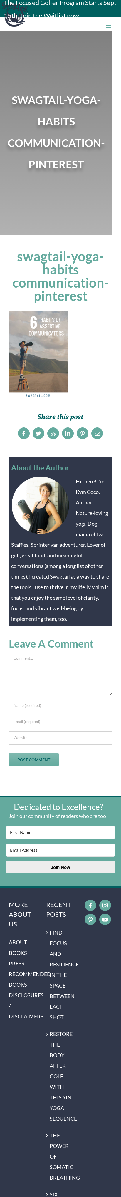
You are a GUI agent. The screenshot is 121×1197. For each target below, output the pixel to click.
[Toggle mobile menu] (109, 27)
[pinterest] (90, 919)
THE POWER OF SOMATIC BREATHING (61, 1156)
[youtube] (105, 919)
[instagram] (105, 905)
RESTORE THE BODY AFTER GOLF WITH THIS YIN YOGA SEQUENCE (61, 1076)
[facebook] (90, 905)
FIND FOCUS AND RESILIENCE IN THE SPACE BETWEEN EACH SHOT (61, 974)
